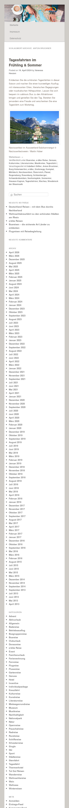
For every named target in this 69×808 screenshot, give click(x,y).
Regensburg (15, 175)
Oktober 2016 (15, 544)
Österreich (38, 172)
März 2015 (14, 575)
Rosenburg (27, 175)
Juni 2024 (14, 287)
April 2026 (14, 252)
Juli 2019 (13, 445)
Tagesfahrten (31, 181)
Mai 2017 (13, 523)
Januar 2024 (15, 305)
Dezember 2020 (17, 400)
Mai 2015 (13, 572)
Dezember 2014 (17, 579)
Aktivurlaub (15, 619)
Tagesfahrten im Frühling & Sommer (25, 62)
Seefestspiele (34, 178)
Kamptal (50, 169)
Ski (10, 749)
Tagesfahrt (51, 163)
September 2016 (17, 547)
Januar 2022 (15, 368)
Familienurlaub (17, 655)
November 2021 (17, 375)
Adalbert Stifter (34, 166)
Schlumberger (40, 175)
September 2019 (17, 438)
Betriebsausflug (17, 630)
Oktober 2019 (15, 435)
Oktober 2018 (15, 473)
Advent (12, 616)
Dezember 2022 (17, 343)
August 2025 (15, 263)
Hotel (11, 679)
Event (12, 651)
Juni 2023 (14, 326)
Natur (11, 721)
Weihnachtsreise (17, 778)
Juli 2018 (13, 484)
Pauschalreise (16, 728)
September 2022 (17, 347)
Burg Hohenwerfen (18, 169)
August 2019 (15, 442)
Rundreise (14, 735)
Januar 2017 (15, 537)
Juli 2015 (13, 565)
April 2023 (14, 329)
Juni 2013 (14, 596)
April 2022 (14, 361)
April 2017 (14, 526)
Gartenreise (15, 672)
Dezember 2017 (17, 505)
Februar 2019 (15, 459)
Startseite (14, 24)
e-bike (31, 169)
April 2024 (14, 294)
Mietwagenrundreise (19, 704)
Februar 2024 (15, 301)
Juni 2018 (14, 488)
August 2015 (15, 561)
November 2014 (17, 582)
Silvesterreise (16, 742)
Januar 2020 (15, 428)
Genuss (52, 160)
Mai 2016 (13, 551)
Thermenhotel (16, 767)
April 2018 (14, 495)
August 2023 (15, 319)
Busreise (30, 160)
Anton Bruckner (50, 166)
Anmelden (14, 800)
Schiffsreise (15, 739)
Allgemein (14, 623)
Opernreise (14, 725)
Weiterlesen (16, 156)
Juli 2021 (13, 382)
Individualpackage (18, 686)
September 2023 (17, 315)
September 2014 (17, 586)
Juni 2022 (14, 357)
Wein (11, 781)
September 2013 (17, 589)
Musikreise (40, 163)
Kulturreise (14, 163)
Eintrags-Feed (16, 804)
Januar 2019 (15, 463)
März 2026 (14, 255)
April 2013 (14, 604)
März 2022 (14, 364)
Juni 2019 (14, 449)
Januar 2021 (15, 396)
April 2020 (14, 417)
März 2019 (14, 456)
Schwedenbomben (17, 178)
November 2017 (17, 509)
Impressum (15, 31)
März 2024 (14, 298)
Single (12, 746)
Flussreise (14, 669)
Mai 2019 (13, 452)
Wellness (13, 785)
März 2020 (14, 421)
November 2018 (17, 470)
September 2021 (17, 379)
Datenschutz (15, 38)
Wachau (43, 181)
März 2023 (14, 333)
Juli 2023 (13, 322)
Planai (47, 172)
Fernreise (14, 662)
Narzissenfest (25, 172)
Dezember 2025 (17, 259)
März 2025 (14, 273)
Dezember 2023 (17, 308)
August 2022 (15, 350)
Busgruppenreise (18, 633)
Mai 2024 (13, 291)
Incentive (13, 683)
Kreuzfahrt (14, 690)
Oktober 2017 (15, 512)
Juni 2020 (14, 414)
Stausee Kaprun (16, 181)
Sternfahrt (14, 760)
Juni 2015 (14, 568)
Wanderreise (15, 774)
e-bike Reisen (16, 220)
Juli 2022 (13, 354)
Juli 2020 (13, 410)
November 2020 (17, 403)
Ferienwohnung (17, 658)
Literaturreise (27, 163)
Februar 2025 (15, 276)
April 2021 (14, 393)
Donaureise (15, 644)
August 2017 (15, 519)
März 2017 (14, 530)
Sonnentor (46, 178)
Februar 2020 (15, 424)
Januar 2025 (15, 280)
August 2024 (15, 283)
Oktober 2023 (15, 312)
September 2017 (17, 516)
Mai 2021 (13, 389)
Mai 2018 (13, 491)
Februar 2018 (15, 498)
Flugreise (14, 665)
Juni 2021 (14, 386)
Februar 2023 (15, 336)
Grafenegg (40, 169)
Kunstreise (14, 697)
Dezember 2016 (17, 540)
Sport (12, 753)
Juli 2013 (13, 593)
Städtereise (14, 756)
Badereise (14, 626)
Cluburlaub (14, 640)
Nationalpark (15, 718)
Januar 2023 (15, 340)
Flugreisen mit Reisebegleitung (25, 231)
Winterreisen (15, 788)
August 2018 (15, 480)
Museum (13, 707)
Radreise (13, 732)
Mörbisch (13, 172)
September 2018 (17, 477)
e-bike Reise (42, 160)
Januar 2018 (15, 502)
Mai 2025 (13, 266)
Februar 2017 (15, 533)
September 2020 (17, 407)
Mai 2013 (13, 600)
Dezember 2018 (17, 466)
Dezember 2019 (17, 431)
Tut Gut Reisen (16, 771)
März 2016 (14, 554)
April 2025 (14, 269)
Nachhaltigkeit (16, 714)
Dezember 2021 (17, 371)
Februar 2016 (15, 558)
